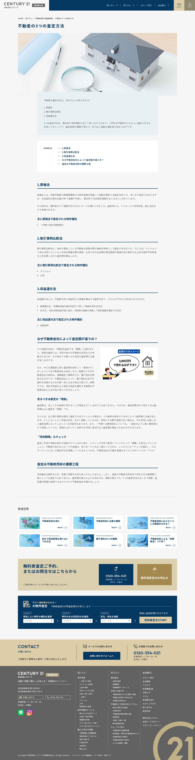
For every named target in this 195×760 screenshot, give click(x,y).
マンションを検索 (86, 684)
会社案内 (162, 5)
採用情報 (146, 688)
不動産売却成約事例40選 (122, 714)
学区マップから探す (86, 690)
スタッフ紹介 (146, 5)
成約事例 (116, 717)
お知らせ (146, 692)
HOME (20, 18)
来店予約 (82, 746)
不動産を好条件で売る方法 (123, 697)
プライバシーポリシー (152, 725)
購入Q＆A (83, 749)
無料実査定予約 (118, 723)
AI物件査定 (117, 681)
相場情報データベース (121, 687)
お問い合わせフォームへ (102, 655)
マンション (83, 700)
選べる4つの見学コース (88, 713)
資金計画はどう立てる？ (88, 736)
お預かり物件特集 (86, 716)
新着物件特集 (84, 720)
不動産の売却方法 (119, 700)
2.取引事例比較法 (70, 152)
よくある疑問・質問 (120, 743)
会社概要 (146, 681)
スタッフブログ (149, 703)
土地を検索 (83, 687)
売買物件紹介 (148, 700)
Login (190, 7)
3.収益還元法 (68, 156)
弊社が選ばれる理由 (120, 707)
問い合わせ (147, 707)
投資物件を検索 (85, 706)
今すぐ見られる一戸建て (88, 723)
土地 (81, 703)
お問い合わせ (28, 697)
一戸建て (82, 697)
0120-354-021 (56, 697)
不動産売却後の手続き (121, 740)
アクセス (146, 685)
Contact (179, 7)
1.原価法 (66, 148)
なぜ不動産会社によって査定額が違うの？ (83, 159)
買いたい (110, 5)
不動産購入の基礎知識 (87, 733)
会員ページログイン (151, 721)
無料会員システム (150, 718)
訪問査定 (116, 684)
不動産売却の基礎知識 (44, 18)
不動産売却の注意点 (120, 737)
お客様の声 (83, 742)
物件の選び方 (84, 739)
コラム (145, 696)
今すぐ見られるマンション (89, 726)
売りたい (127, 5)
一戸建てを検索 (85, 681)
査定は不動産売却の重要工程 (76, 163)
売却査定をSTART (155, 620)
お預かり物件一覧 (119, 720)
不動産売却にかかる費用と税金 (124, 694)
